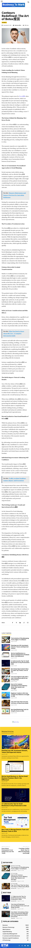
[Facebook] (12, 622)
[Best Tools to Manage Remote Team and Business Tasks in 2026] (15, 821)
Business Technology (15, 865)
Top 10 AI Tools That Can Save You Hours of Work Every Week (19, 702)
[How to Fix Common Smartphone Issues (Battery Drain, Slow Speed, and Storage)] (6, 686)
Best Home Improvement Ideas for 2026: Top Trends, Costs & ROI (20, 670)
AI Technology (14, 873)
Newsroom (13, 918)
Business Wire (18, 25)
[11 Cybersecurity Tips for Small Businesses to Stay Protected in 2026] (6, 663)
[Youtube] (27, 945)
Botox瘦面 (22, 96)
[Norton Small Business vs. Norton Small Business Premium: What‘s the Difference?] (6, 655)
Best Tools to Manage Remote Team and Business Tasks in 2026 (15, 830)
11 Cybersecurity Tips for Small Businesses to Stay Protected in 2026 (20, 662)
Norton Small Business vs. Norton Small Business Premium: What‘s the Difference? (20, 654)
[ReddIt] (24, 622)
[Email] (27, 622)
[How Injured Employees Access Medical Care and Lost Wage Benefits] (6, 906)
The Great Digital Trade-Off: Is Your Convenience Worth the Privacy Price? (19, 678)
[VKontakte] (25, 945)
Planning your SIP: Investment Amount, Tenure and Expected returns (19, 647)
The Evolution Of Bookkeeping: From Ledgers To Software (20, 638)
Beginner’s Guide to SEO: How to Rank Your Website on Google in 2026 (20, 694)
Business (4, 22)
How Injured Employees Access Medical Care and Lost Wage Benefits (20, 906)
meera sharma (13, 870)
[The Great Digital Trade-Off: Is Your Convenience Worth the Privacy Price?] (6, 679)
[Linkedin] (20, 622)
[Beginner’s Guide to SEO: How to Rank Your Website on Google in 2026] (6, 695)
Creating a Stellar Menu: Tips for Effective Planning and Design (23, 851)
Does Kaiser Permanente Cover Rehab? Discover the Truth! (8, 851)
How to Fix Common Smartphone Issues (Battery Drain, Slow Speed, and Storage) (19, 686)
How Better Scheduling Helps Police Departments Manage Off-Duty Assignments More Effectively (19, 914)
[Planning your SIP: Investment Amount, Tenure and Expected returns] (6, 647)
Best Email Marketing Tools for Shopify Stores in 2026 (19, 710)
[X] (16, 622)
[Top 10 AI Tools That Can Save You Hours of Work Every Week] (6, 703)
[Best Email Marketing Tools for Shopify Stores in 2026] (6, 711)
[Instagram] (22, 945)
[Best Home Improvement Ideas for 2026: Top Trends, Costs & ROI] (6, 671)
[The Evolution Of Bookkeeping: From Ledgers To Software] (6, 639)
